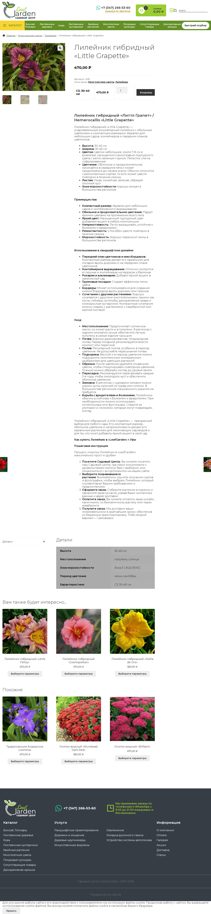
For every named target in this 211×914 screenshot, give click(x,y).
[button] (60, 48)
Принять (11, 910)
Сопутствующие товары (149, 25)
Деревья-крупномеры (70, 840)
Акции (161, 845)
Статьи (161, 855)
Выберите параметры (25, 673)
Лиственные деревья (47, 25)
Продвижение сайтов (105, 894)
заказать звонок (117, 11)
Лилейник (51, 35)
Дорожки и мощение (69, 835)
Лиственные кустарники (76, 25)
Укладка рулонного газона (124, 835)
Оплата (161, 835)
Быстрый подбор (196, 25)
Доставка (163, 850)
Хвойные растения (93, 25)
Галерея (162, 840)
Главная (10, 35)
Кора (61, 25)
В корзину (146, 92)
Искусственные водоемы (72, 845)
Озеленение (115, 830)
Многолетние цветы (111, 25)
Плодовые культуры (129, 25)
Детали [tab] (7, 541)
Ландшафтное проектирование (76, 830)
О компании (165, 830)
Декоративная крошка (172, 25)
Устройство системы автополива (129, 840)
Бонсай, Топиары (30, 25)
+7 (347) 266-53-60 (115, 8)
